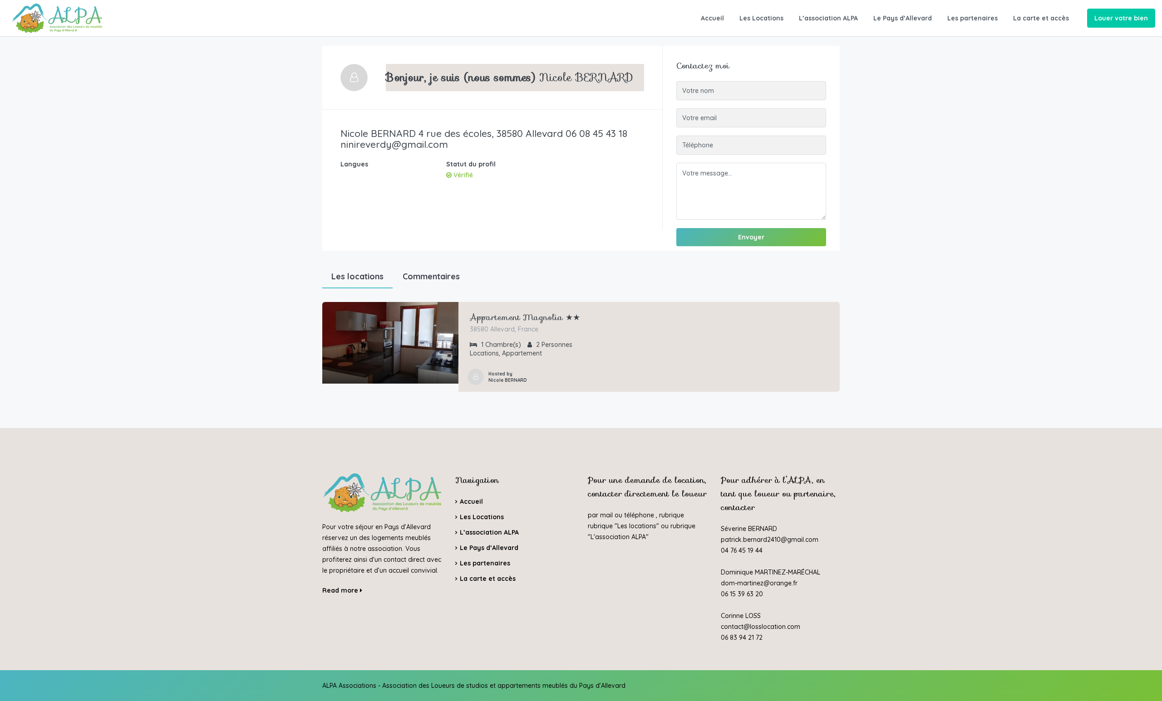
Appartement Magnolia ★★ (525, 317)
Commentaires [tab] (431, 276)
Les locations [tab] (357, 276)
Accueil (712, 18)
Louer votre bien (1121, 18)
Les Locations (761, 18)
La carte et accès (1041, 18)
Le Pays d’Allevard (902, 18)
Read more (341, 590)
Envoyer (751, 237)
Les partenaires (972, 18)
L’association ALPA (828, 18)
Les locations (636, 526)
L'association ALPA (618, 537)
